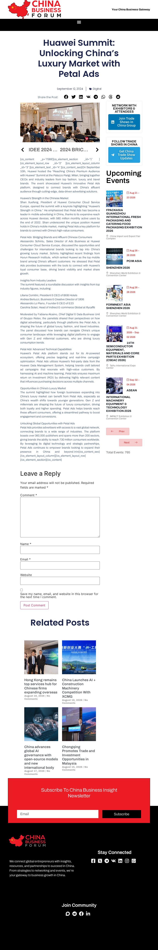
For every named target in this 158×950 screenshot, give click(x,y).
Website (26, 574)
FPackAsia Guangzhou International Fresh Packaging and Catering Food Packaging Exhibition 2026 (124, 220)
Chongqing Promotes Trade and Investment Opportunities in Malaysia (78, 755)
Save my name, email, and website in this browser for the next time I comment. (59, 595)
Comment (28, 495)
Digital (97, 89)
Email (25, 559)
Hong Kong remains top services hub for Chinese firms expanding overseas (40, 686)
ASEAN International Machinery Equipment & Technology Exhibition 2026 (121, 400)
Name (25, 543)
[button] (79, 22)
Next (127, 442)
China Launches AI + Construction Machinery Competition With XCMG (79, 688)
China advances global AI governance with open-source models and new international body (41, 757)
